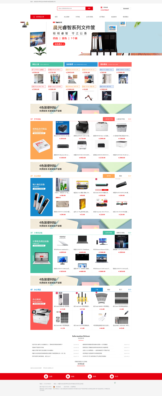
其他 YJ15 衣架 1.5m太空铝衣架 (107, 69)
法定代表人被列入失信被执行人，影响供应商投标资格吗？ (47, 344)
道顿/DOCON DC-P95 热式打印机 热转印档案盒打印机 (73, 69)
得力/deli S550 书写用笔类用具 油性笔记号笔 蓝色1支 (82, 325)
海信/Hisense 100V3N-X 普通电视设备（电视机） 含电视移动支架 (73, 86)
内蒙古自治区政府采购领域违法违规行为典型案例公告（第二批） (49, 353)
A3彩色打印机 (109, 119)
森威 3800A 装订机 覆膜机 (107, 86)
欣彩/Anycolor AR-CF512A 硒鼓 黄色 (101, 211)
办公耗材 (66, 17)
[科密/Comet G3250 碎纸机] (55, 95)
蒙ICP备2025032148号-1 (46, 386)
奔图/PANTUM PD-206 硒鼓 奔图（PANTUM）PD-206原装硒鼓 (121, 192)
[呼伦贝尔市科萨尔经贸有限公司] (39, 9)
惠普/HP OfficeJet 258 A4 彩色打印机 (62, 155)
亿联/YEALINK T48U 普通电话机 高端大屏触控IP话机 (39, 86)
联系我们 (125, 17)
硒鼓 (120, 176)
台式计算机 (89, 17)
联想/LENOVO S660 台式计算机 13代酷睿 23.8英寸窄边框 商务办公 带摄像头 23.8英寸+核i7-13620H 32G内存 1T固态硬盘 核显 (62, 268)
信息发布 (114, 17)
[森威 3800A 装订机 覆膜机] (106, 95)
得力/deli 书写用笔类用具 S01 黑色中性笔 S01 (121, 306)
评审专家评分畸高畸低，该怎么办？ (41, 356)
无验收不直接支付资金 (38, 347)
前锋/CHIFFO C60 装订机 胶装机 (123, 69)
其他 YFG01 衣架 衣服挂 (89, 86)
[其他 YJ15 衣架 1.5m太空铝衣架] (106, 78)
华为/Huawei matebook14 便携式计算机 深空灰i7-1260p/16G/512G (62, 249)
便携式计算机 (121, 232)
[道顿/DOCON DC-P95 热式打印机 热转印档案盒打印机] (72, 78)
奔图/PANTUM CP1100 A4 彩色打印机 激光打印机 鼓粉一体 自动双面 (121, 155)
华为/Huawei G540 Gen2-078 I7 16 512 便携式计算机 (101, 268)
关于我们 (102, 17)
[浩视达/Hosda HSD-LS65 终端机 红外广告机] (55, 78)
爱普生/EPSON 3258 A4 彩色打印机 (82, 136)
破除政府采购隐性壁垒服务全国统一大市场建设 (95, 344)
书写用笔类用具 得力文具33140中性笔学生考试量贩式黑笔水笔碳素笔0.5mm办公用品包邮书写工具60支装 (101, 325)
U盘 (97, 289)
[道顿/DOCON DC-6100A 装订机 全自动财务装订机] (89, 78)
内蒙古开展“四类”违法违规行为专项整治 (42, 350)
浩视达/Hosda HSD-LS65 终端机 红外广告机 (55, 69)
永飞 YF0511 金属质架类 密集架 (39, 69)
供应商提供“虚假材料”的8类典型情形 (92, 353)
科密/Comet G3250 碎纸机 (55, 86)
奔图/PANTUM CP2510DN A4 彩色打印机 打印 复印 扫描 (82, 155)
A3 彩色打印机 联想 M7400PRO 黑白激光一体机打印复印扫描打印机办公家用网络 (121, 136)
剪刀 (120, 289)
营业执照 (58, 386)
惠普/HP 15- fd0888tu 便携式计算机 (82, 268)
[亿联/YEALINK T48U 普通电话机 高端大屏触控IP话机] (38, 95)
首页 (56, 17)
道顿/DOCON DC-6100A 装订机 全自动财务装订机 (89, 69)
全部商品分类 (40, 17)
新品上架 (40, 64)
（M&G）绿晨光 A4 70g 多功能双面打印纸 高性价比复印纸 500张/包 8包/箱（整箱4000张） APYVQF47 (62, 192)
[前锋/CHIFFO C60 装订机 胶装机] (123, 78)
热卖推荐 (76, 64)
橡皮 (108, 289)
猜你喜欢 (109, 64)
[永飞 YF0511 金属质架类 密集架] (38, 78)
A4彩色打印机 (120, 119)
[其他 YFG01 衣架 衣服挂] (89, 95)
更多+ (130, 119)
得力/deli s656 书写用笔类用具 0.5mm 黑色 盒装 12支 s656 (82, 306)
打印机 (78, 17)
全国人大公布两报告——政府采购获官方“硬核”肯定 (96, 350)
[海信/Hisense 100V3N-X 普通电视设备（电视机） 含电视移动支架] (72, 95)
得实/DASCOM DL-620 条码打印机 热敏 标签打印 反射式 (62, 136)
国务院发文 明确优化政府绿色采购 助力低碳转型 (95, 347)
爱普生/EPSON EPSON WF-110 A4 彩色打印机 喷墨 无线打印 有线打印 (101, 155)
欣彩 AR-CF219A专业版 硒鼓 (121, 211)
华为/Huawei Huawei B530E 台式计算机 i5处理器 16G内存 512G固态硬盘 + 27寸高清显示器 (101, 249)
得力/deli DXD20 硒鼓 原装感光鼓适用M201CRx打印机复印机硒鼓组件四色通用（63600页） (101, 192)
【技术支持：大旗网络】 (69, 386)
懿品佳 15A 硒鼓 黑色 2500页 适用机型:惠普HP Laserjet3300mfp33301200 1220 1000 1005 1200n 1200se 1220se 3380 (82, 192)
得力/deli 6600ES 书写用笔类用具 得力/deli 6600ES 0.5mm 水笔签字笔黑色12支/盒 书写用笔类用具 (101, 306)
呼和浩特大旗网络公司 (48, 368)
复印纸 (109, 176)
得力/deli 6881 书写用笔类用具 (62, 325)
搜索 (89, 8)
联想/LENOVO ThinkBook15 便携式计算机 (82, 249)
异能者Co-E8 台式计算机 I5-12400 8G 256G (121, 249)
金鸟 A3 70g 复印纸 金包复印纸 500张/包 (82, 211)
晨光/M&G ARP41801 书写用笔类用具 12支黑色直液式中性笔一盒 (121, 325)
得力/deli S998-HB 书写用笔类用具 (62, 306)
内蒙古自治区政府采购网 (36, 368)
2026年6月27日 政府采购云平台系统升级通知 (94, 356)
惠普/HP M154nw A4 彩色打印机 (101, 136)
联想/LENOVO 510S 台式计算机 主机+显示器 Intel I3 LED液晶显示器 (121, 268)
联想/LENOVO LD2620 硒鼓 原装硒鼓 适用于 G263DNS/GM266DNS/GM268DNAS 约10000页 (62, 211)
